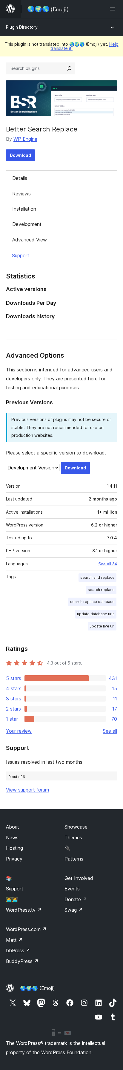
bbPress (18, 950)
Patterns (73, 859)
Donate (75, 899)
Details (19, 178)
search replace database (92, 601)
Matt (14, 940)
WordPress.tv (23, 910)
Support (20, 255)
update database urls (96, 614)
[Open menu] (113, 9)
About (12, 827)
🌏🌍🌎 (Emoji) (37, 988)
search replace (101, 589)
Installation (24, 209)
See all (110, 731)
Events (72, 889)
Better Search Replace (41, 129)
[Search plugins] (69, 68)
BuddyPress (22, 961)
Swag (73, 910)
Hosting (14, 848)
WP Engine (25, 139)
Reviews (21, 194)
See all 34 (107, 563)
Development (26, 224)
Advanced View (29, 240)
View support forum (27, 790)
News (12, 838)
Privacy (14, 859)
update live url (102, 626)
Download (20, 155)
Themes (73, 838)
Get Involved (78, 878)
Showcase (75, 827)
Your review (19, 731)
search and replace (97, 577)
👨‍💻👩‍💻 (12, 899)
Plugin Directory (22, 27)
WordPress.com (26, 929)
